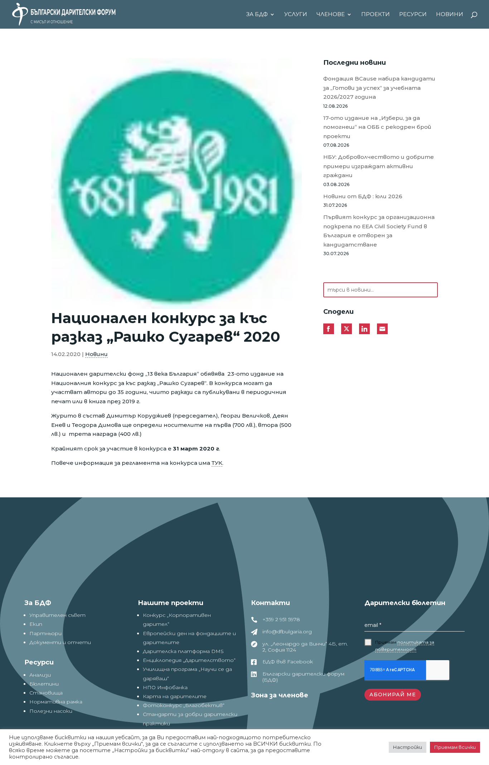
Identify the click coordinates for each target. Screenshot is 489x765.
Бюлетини (44, 684)
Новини (449, 15)
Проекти (375, 15)
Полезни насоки (50, 711)
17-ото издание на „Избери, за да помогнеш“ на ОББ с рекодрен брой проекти (377, 127)
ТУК (217, 462)
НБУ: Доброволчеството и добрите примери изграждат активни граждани (378, 166)
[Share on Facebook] (328, 328)
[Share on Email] (382, 328)
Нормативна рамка (55, 701)
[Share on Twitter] (346, 328)
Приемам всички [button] (455, 747)
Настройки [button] (407, 747)
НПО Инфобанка (165, 687)
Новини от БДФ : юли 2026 (362, 196)
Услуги (295, 15)
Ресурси (413, 15)
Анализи (40, 675)
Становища (46, 693)
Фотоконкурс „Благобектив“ (183, 705)
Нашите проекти (170, 603)
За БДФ (257, 15)
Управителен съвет (57, 615)
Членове (330, 15)
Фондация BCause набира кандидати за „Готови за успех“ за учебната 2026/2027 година (379, 87)
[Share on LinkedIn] (364, 328)
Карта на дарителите (175, 696)
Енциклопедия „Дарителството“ (189, 660)
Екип (35, 624)
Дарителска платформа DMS (183, 651)
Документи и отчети (60, 642)
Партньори (45, 633)
